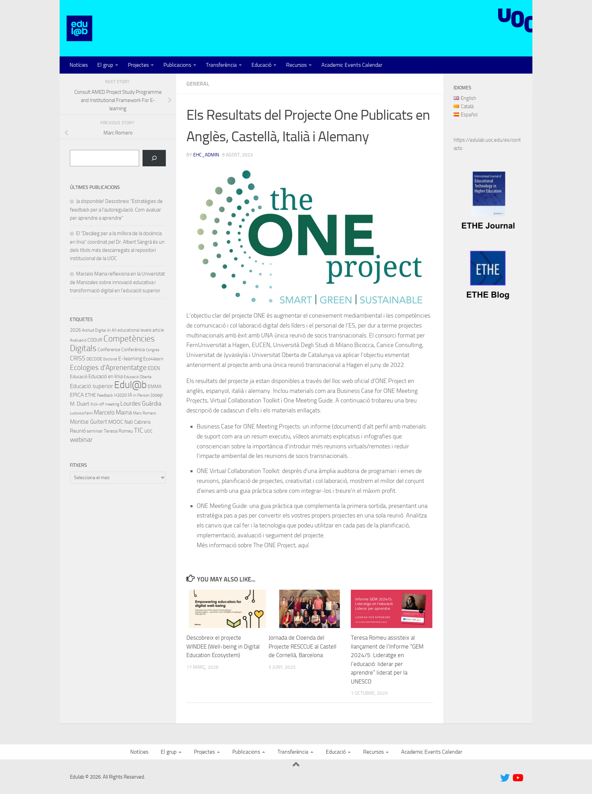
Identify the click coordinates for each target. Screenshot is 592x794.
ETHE (90, 395)
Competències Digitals (112, 343)
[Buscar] (154, 158)
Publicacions (177, 65)
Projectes (138, 65)
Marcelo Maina (113, 412)
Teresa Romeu (118, 431)
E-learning (130, 358)
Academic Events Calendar (351, 65)
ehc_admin (206, 155)
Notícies (79, 65)
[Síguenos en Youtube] (517, 778)
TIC (138, 430)
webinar (81, 439)
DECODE (94, 358)
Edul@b (130, 385)
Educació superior (91, 386)
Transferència (221, 65)
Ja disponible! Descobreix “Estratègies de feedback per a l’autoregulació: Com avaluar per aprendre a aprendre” (116, 209)
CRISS (77, 358)
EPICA (77, 395)
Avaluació (78, 340)
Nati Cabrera (137, 422)
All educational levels (131, 330)
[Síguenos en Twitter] (505, 778)
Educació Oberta (137, 376)
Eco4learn (153, 358)
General (197, 83)
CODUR (94, 340)
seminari (95, 431)
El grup (105, 65)
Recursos (296, 65)
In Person (141, 395)
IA (130, 395)
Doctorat (110, 359)
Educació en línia (105, 376)
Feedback (105, 395)
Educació (261, 65)
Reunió (78, 431)
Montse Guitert (88, 421)
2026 (75, 330)
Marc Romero (144, 413)
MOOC (115, 422)
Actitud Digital (94, 330)
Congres (152, 350)
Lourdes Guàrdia (140, 403)
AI (109, 330)
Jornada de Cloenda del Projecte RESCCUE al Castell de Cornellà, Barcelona (302, 646)
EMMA (154, 386)
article (158, 330)
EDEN (154, 368)
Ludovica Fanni (81, 413)
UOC (148, 431)
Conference (109, 349)
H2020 (120, 395)
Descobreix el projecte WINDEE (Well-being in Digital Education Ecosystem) (223, 646)
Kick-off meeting (104, 404)
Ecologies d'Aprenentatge (108, 367)
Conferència (133, 350)
